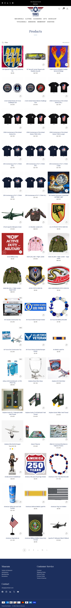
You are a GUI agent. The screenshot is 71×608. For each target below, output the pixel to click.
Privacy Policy (41, 576)
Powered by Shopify (6, 606)
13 (42, 550)
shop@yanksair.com (7, 588)
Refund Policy (41, 574)
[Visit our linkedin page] (7, 3)
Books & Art (52, 19)
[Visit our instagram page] (5, 3)
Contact (39, 570)
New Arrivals (19, 19)
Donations (50, 22)
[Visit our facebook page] (2, 3)
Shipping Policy (41, 572)
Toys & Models (21, 22)
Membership (41, 22)
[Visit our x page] (10, 3)
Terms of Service (41, 578)
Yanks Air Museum (7, 570)
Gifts (45, 19)
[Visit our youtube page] (12, 3)
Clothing (28, 19)
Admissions (32, 22)
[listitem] (35, 3)
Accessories (37, 19)
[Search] (59, 9)
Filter (6, 42)
